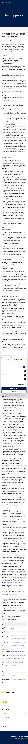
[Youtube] (6, 702)
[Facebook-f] (3, 702)
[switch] (25, 371)
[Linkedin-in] (2, 702)
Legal (22, 738)
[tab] (14, 706)
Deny (14, 391)
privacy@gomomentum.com (8, 328)
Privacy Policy (17, 738)
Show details (21, 384)
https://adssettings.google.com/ (18, 645)
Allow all (14, 388)
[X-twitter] (5, 702)
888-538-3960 (6, 100)
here (7, 485)
